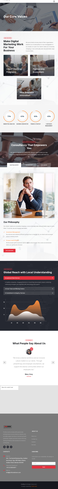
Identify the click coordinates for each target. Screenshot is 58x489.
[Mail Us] (4, 470)
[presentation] (4, 362)
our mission (29, 165)
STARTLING (34, 486)
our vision (44, 165)
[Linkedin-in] (4, 447)
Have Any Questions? (11, 465)
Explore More (9, 250)
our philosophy (14, 165)
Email (33, 460)
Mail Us (8, 470)
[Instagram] (11, 447)
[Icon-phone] (8, 447)
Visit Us (8, 456)
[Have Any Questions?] (4, 465)
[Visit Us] (4, 456)
